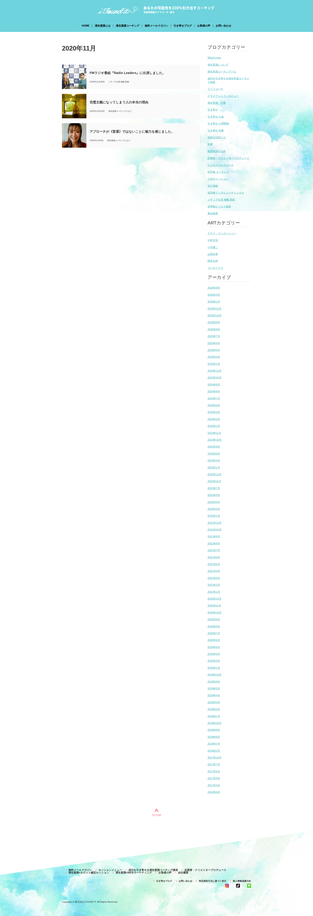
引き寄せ (213, 109)
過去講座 (213, 213)
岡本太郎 (213, 261)
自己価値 (213, 185)
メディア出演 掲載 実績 (221, 199)
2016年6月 (214, 792)
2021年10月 (215, 529)
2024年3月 (214, 412)
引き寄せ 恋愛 (216, 130)
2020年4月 (214, 654)
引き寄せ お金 (216, 116)
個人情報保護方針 (242, 881)
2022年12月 (215, 474)
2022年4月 (214, 502)
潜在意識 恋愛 (217, 103)
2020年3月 (214, 661)
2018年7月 (214, 743)
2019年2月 (214, 709)
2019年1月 (214, 716)
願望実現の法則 (217, 151)
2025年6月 (214, 343)
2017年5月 (214, 778)
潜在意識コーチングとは (222, 71)
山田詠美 (213, 254)
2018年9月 (214, 730)
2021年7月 (214, 550)
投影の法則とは (217, 137)
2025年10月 (215, 315)
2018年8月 (214, 737)
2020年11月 (214, 605)
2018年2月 (214, 750)
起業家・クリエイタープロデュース (228, 158)
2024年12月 (215, 370)
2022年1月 (214, 515)
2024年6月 (214, 405)
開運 (210, 144)
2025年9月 (214, 322)
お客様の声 (203, 25)
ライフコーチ (215, 89)
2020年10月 (215, 612)
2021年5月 (214, 564)
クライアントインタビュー (223, 96)
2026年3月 (214, 294)
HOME (85, 25)
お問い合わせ (223, 25)
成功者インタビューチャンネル (226, 192)
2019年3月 (214, 702)
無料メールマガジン (156, 25)
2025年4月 (214, 357)
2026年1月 (214, 301)
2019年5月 (214, 688)
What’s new (214, 57)
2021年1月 (214, 592)
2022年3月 (214, 509)
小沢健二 (213, 247)
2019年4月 (214, 695)
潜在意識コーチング (127, 25)
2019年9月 (214, 681)
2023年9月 (214, 446)
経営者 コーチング (218, 172)
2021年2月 (214, 585)
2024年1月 (214, 426)
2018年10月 (215, 723)
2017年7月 (214, 764)
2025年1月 (214, 364)
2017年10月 (215, 757)
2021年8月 (214, 543)
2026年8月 (214, 287)
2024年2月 (214, 419)
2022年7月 (214, 488)
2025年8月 (214, 329)
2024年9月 (214, 384)
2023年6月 (214, 453)
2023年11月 (214, 433)
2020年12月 (215, 598)
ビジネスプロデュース (221, 165)
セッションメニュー (110, 870)
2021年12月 (215, 522)
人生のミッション (218, 178)
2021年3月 (214, 578)
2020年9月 (214, 619)
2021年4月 (214, 571)
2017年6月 (214, 771)
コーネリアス (215, 268)
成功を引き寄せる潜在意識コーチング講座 (153, 870)
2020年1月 (214, 668)
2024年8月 (214, 391)
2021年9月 (214, 536)
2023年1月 (214, 467)
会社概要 (183, 872)
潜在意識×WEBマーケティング (134, 872)
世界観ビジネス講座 (219, 206)
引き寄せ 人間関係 (218, 123)
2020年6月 (214, 640)
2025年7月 (214, 336)
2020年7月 (214, 633)
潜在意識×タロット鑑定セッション (88, 872)
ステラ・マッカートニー (222, 233)
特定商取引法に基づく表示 (212, 881)
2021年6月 (214, 557)
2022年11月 (214, 481)
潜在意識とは (103, 25)
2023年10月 (215, 440)
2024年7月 (214, 398)
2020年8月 (214, 626)
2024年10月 (215, 377)
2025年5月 (214, 350)
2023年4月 (214, 460)
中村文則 (213, 240)
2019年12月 (215, 674)
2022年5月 (214, 495)
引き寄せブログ (183, 25)
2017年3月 (214, 785)
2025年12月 (215, 308)
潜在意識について (218, 64)
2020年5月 (214, 647)
